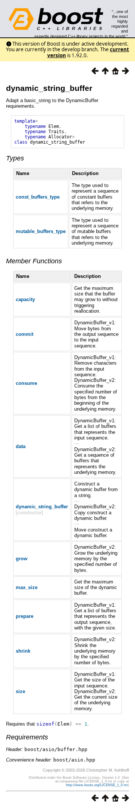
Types (15, 158)
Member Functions (34, 261)
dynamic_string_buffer (49, 88)
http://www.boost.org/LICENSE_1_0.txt (97, 785)
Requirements (27, 737)
